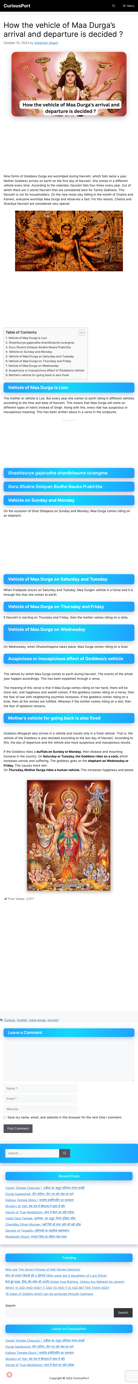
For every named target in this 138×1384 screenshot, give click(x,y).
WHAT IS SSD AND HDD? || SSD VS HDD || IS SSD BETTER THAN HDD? (57, 1288)
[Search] (64, 1153)
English (22, 1020)
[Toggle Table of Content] (80, 333)
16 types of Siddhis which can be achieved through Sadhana (49, 1294)
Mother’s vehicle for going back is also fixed (39, 375)
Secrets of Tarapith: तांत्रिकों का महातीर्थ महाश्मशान (37, 1230)
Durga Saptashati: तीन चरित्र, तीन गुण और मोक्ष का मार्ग (39, 1194)
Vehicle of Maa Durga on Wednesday (33, 365)
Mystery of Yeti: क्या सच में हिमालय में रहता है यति (35, 1206)
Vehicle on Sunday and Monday (30, 351)
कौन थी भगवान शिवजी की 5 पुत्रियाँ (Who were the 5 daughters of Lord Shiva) (56, 1275)
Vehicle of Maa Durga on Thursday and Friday (40, 361)
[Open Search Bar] (113, 6)
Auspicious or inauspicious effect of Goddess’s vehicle (46, 370)
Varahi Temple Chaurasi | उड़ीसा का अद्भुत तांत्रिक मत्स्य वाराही (44, 1188)
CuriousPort (17, 5)
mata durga (37, 1020)
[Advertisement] (69, 148)
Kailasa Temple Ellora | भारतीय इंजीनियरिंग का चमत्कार (39, 1200)
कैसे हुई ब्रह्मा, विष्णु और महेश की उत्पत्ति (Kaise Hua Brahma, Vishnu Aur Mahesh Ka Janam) (64, 1282)
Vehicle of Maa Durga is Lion (27, 338)
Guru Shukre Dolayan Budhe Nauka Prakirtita (40, 347)
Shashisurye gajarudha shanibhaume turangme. (42, 342)
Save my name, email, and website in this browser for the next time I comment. (65, 1117)
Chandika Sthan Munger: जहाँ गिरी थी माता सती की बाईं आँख (43, 1224)
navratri (52, 1020)
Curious (9, 1020)
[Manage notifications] (9, 1375)
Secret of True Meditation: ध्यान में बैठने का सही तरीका (39, 1212)
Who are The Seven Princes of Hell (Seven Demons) (42, 1269)
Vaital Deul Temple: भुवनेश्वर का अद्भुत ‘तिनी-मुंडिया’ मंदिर (40, 1218)
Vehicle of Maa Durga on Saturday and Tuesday (41, 356)
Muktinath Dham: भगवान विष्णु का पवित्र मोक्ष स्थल (36, 1236)
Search (10, 1305)
